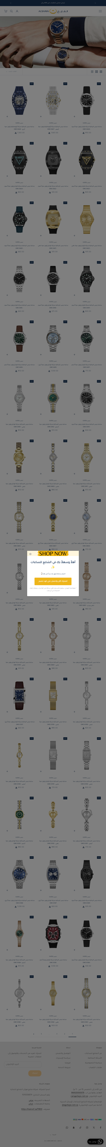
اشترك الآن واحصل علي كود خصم (53, 581)
